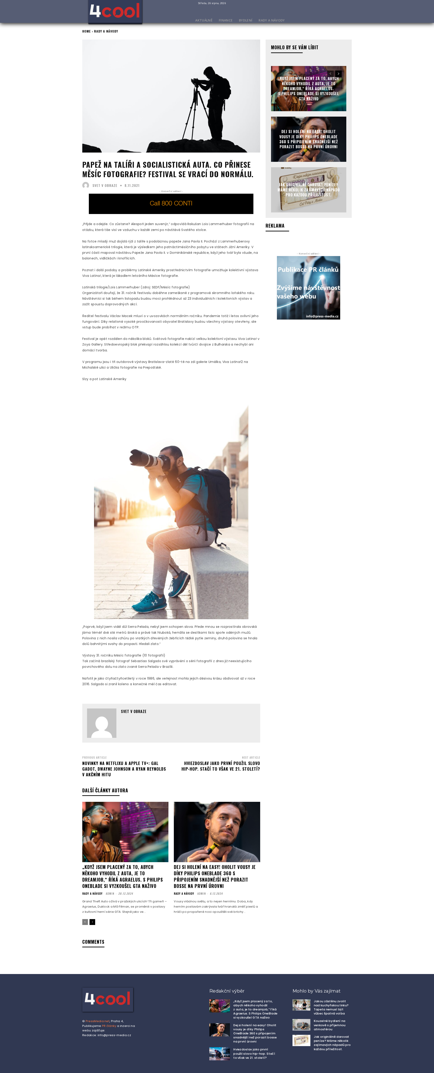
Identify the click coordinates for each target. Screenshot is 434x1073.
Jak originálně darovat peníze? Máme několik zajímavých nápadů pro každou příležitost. (309, 190)
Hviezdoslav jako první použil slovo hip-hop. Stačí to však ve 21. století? (221, 766)
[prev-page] (85, 922)
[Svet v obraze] (86, 185)
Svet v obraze (104, 185)
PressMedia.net (97, 1021)
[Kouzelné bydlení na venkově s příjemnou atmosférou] (301, 1024)
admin (110, 893)
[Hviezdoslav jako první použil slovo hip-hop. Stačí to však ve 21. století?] (219, 1053)
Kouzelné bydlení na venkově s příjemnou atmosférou (330, 1025)
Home (86, 31)
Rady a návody (106, 31)
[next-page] (92, 922)
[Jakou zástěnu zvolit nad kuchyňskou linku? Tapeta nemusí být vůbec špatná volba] (301, 1005)
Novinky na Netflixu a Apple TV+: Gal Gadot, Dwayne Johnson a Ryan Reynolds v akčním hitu (124, 768)
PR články (109, 1026)
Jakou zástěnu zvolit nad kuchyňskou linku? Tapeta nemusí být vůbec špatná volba (331, 1007)
